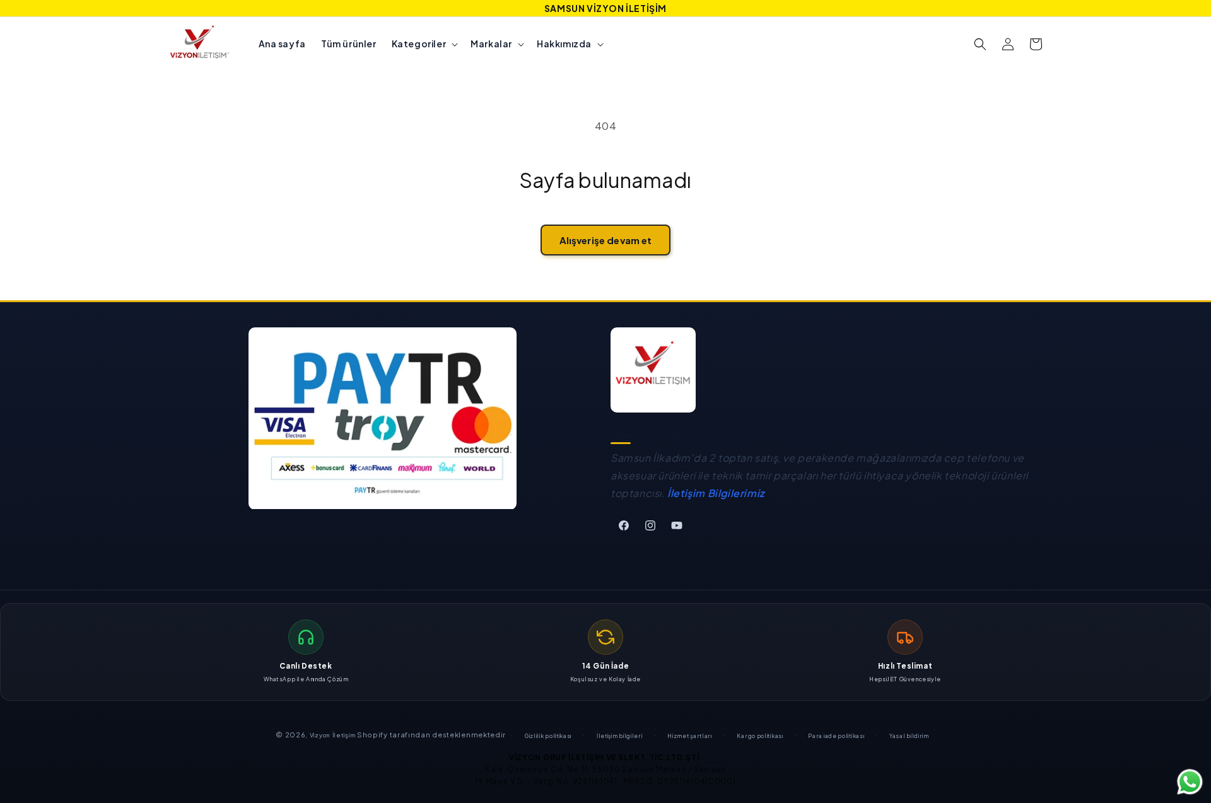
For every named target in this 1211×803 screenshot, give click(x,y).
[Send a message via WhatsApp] (1190, 782)
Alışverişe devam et (605, 240)
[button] (424, 43)
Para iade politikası (836, 735)
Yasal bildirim (909, 735)
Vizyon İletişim (333, 735)
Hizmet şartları (689, 735)
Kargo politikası (760, 735)
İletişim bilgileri (620, 735)
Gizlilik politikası (548, 735)
